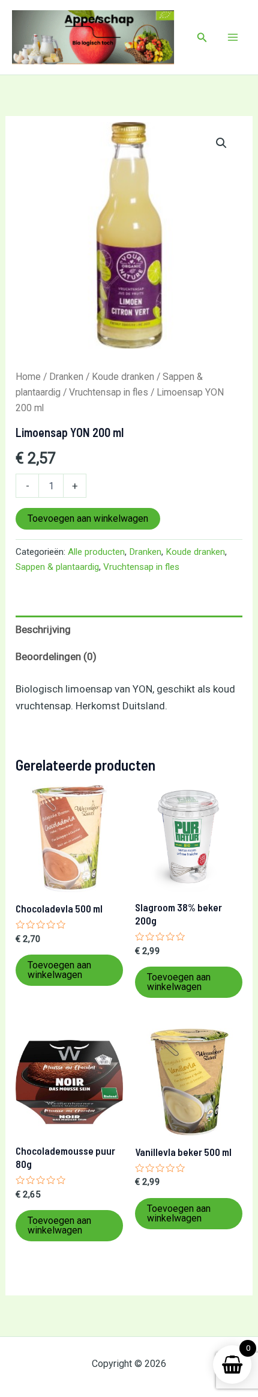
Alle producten (96, 551)
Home (28, 376)
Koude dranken (123, 376)
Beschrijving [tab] (43, 629)
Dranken (66, 376)
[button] (202, 37)
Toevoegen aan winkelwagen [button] (59, 969)
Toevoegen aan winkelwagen (88, 518)
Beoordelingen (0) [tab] (56, 656)
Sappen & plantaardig (57, 566)
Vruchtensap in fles (108, 392)
